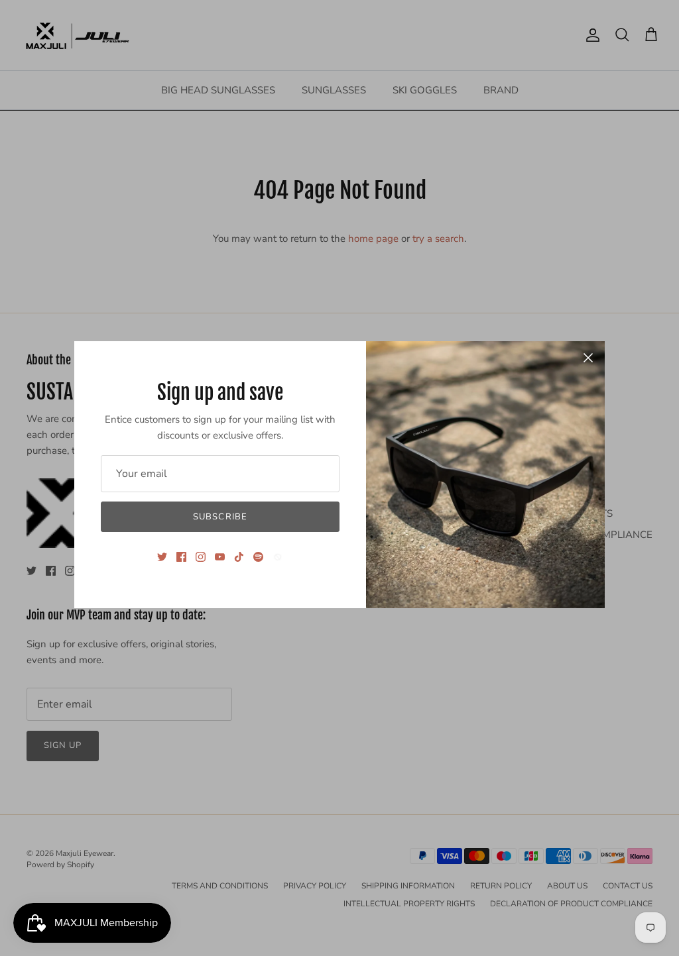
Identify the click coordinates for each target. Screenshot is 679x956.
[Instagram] (201, 557)
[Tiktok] (239, 557)
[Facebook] (181, 557)
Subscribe (220, 517)
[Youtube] (220, 557)
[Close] (588, 357)
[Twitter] (162, 557)
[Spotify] (258, 557)
